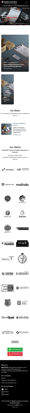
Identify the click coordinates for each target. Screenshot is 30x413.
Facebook (6, 391)
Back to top (15, 407)
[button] (2, 16)
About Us (3, 378)
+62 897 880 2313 (8, 6)
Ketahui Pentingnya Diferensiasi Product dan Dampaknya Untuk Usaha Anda (19, 130)
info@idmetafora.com (22, 6)
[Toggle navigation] (26, 2)
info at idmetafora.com (10, 382)
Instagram (6, 394)
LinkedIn (6, 389)
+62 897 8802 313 (11, 380)
